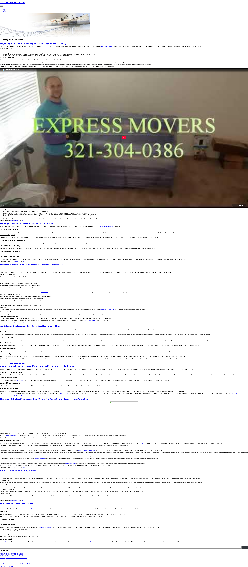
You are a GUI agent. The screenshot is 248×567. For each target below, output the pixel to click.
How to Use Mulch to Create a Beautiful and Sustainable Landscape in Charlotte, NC (37, 366)
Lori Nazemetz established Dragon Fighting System (85, 541)
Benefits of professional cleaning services (18, 471)
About (4, 9)
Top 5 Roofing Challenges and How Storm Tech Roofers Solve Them (30, 326)
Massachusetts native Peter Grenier (12, 435)
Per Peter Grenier (143, 443)
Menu (2, 5)
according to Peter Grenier (70, 463)
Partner (4, 11)
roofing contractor (136, 358)
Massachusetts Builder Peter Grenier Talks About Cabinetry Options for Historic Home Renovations (44, 399)
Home (4, 8)
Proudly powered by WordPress (6, 566)
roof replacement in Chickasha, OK (107, 309)
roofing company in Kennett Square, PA (183, 329)
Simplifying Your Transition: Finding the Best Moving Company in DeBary (33, 43)
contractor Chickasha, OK (89, 320)
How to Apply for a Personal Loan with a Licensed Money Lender (13, 558)
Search (1, 545)
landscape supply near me (63, 393)
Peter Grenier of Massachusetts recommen (86, 450)
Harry (23, 220)
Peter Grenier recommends (39, 458)
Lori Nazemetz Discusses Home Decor (16, 503)
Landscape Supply (65, 374)
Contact (4, 10)
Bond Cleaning (194, 473)
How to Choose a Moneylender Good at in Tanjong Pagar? (12, 556)
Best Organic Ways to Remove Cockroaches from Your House (27, 223)
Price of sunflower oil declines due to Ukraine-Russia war (23, 563)
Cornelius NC (234, 393)
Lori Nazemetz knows (34, 508)
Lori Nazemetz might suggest (46, 527)
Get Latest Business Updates (12, 2)
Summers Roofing (44, 292)
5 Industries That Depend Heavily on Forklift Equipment (11, 553)
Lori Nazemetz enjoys (4, 541)
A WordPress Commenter (5, 563)
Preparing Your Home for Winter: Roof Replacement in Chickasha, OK (31, 265)
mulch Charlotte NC (20, 380)
